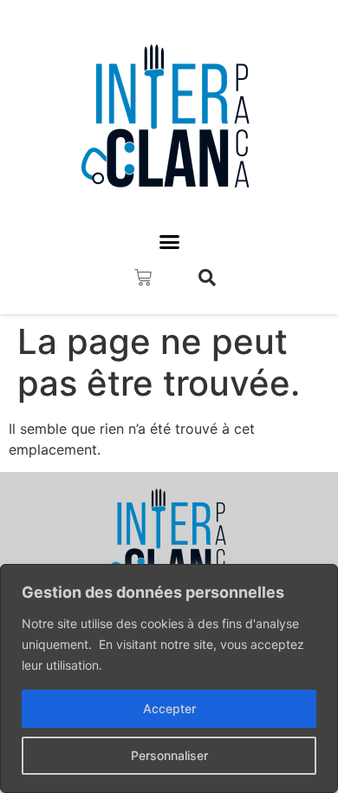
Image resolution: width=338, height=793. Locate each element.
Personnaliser (169, 755)
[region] (169, 678)
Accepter (169, 708)
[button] (169, 242)
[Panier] (143, 278)
